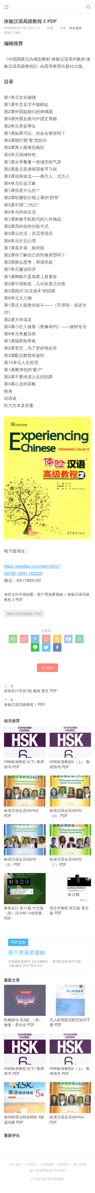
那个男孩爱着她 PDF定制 (47, 1170)
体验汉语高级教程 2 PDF (24, 613)
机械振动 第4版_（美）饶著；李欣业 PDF (23, 1022)
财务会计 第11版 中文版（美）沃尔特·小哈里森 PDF (24, 913)
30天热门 (15, 1164)
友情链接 (47, 1164)
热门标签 (80, 1164)
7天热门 (31, 1164)
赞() (47, 667)
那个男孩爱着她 (50, 594)
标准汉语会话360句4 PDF (21, 813)
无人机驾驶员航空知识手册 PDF (70, 1022)
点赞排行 (63, 1164)
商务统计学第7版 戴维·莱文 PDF (30, 690)
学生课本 (75, 28)
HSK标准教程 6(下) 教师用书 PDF (24, 764)
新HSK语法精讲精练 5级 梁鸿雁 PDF (24, 1119)
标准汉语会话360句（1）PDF (66, 861)
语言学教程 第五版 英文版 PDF (69, 910)
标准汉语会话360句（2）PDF (20, 861)
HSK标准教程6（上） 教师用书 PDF (70, 764)
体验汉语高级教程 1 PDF (24, 704)
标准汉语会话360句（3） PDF (66, 813)
